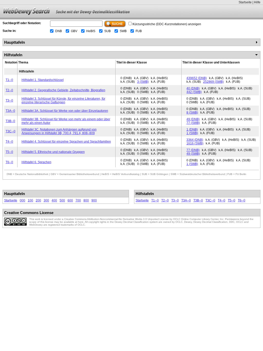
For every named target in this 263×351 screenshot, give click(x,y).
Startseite (245, 2)
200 (38, 200)
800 (86, 200)
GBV (74, 31)
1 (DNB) (192, 129)
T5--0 (9, 152)
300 (46, 200)
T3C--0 (10, 131)
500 (62, 200)
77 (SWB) (193, 123)
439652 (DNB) (196, 78)
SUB (107, 31)
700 (78, 200)
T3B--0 (10, 121)
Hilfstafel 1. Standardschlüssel (43, 80)
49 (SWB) (193, 153)
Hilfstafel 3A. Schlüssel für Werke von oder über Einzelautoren (65, 111)
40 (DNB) (193, 88)
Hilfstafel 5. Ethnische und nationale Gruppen (53, 152)
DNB (58, 31)
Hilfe (257, 2)
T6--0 (9, 162)
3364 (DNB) (194, 140)
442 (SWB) (194, 92)
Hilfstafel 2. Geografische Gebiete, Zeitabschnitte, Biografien (63, 90)
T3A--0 (10, 111)
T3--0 (9, 100)
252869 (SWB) (213, 82)
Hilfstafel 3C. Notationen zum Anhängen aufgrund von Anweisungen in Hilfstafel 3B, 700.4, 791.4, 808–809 (59, 131)
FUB (139, 31)
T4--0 (9, 141)
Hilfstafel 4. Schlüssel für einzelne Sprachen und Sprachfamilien (66, 141)
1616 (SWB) (194, 143)
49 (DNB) (193, 119)
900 (94, 200)
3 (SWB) (143, 82)
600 (70, 200)
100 (30, 200)
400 (54, 200)
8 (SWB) (192, 112)
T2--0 (9, 90)
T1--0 (9, 80)
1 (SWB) (192, 133)
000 (22, 200)
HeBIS (90, 31)
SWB (123, 31)
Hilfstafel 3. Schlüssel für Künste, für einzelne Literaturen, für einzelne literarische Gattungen (63, 100)
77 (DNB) (193, 150)
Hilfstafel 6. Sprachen (36, 162)
